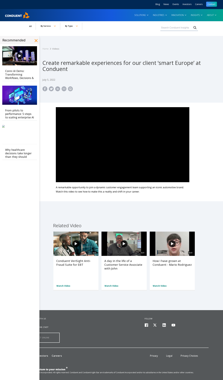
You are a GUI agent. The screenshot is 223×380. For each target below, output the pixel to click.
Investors (187, 4)
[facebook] (146, 325)
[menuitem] (44, 90)
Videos (55, 48)
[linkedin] (164, 325)
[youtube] (173, 325)
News (166, 4)
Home (9, 14)
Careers (199, 4)
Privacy (154, 355)
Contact (211, 4)
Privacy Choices (189, 355)
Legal (169, 355)
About (210, 15)
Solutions (140, 15)
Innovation (177, 15)
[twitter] (155, 325)
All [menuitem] (30, 26)
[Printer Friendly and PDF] (70, 90)
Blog (157, 4)
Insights (195, 15)
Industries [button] (159, 15)
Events (175, 4)
